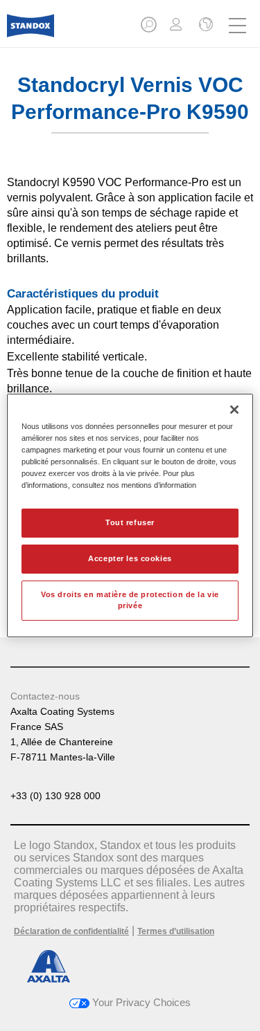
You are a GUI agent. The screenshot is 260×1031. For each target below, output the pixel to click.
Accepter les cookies (129, 558)
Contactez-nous (45, 696)
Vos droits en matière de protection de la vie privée (130, 600)
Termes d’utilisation (175, 931)
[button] (150, 29)
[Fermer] (234, 409)
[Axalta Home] (30, 31)
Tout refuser (130, 522)
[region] (129, 515)
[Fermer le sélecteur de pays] (204, 26)
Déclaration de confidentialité (71, 931)
